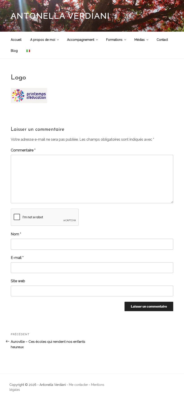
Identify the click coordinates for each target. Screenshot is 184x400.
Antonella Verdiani (60, 15)
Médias (139, 40)
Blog (14, 50)
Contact (162, 40)
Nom (16, 234)
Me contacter (78, 385)
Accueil (16, 40)
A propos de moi (42, 40)
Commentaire (23, 150)
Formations (114, 40)
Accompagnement (80, 40)
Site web (18, 281)
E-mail (17, 258)
